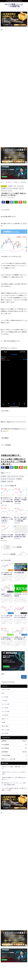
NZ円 (3, 693)
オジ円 (10, 190)
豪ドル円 (21, 188)
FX (15, 186)
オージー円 (4, 190)
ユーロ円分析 (5, 715)
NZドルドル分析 (6, 689)
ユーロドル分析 (5, 711)
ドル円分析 (4, 700)
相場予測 (10, 186)
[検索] (24, 677)
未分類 (3, 722)
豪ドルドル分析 (5, 729)
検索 (2, 674)
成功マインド (5, 718)
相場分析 (4, 188)
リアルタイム (21, 186)
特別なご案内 (5, 726)
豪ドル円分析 (3, 186)
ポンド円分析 (5, 707)
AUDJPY (16, 188)
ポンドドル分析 (5, 704)
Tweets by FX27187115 (7, 682)
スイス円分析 (5, 696)
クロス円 (10, 188)
